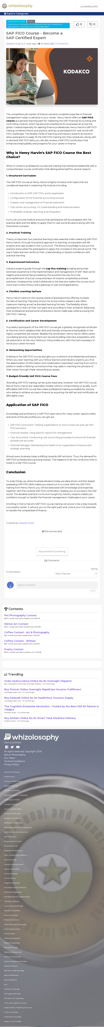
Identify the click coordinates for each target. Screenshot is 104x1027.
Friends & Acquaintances (13, 864)
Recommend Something (52, 551)
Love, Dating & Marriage (13, 906)
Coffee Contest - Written (20, 640)
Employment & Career (16, 21)
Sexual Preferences (11, 975)
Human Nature (10, 878)
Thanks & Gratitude (11, 989)
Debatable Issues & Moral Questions (18, 827)
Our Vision (9, 758)
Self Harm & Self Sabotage (14, 971)
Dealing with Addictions (13, 823)
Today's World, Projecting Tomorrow (18, 1007)
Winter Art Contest (16, 624)
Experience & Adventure (13, 850)
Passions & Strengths (12, 938)
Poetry (31, 21)
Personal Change (10, 947)
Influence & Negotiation (13, 892)
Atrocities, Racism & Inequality (16, 795)
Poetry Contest (13, 649)
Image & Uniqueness (12, 883)
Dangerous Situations (12, 818)
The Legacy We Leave (12, 994)
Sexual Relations (10, 980)
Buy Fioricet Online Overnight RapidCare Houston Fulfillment (42, 689)
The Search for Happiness (14, 998)
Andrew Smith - (10, 721)
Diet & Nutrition (10, 837)
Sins (5, 984)
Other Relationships (12, 929)
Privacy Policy (11, 764)
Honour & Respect (11, 874)
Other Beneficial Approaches (15, 924)
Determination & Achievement (16, 832)
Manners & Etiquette (12, 911)
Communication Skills (12, 809)
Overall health (9, 934)
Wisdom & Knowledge (12, 1021)
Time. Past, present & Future (15, 1003)
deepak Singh (13, 43)
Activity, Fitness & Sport (13, 781)
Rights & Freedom (11, 966)
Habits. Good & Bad (11, 869)
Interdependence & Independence (17, 897)
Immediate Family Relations (15, 887)
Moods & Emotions (11, 920)
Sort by (94, 569)
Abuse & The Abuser (12, 772)
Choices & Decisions (11, 804)
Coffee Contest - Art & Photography (26, 632)
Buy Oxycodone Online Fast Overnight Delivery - (23, 684)
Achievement (9, 777)
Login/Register (89, 6)
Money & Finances (11, 915)
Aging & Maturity (11, 786)
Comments (61, 43)
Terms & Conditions (14, 761)
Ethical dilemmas (11, 846)
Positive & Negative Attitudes (15, 961)
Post (93, 591)
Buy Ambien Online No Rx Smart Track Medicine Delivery (40, 718)
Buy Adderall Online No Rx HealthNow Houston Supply (38, 697)
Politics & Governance (12, 957)
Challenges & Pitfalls (12, 800)
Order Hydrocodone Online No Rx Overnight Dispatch (38, 681)
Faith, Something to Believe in (15, 855)
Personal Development (13, 952)
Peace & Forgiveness (12, 943)
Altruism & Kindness (12, 790)
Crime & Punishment (12, 814)
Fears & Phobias (10, 860)
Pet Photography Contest (20, 615)
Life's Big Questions (11, 901)
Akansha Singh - (11, 712)
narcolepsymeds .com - (13, 692)
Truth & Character (11, 1012)
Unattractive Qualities (12, 1017)
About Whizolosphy (15, 754)
